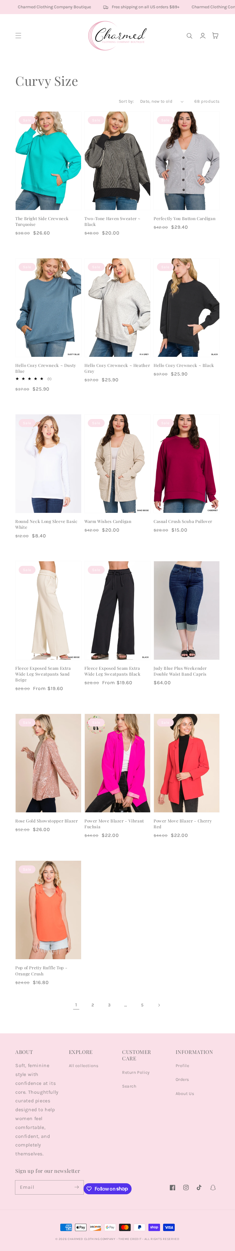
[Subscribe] (77, 1187)
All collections (84, 1065)
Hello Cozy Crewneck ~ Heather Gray (117, 368)
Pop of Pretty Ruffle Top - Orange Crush (41, 970)
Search (129, 1086)
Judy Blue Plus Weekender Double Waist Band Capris (180, 671)
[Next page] (159, 1005)
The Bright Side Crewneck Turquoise (42, 221)
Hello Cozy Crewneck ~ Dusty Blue (45, 368)
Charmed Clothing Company (91, 1239)
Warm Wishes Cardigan (108, 521)
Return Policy (136, 1072)
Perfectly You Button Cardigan (184, 218)
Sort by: (126, 101)
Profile (182, 1065)
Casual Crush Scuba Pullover (183, 521)
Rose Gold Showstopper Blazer (46, 820)
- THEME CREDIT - (130, 1239)
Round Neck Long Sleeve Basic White (46, 524)
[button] (18, 35)
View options (48, 197)
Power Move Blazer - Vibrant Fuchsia (114, 823)
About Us (185, 1093)
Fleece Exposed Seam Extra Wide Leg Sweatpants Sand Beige (43, 673)
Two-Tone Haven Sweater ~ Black (112, 221)
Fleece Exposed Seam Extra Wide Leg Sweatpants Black (112, 671)
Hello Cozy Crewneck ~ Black (184, 365)
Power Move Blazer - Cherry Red (183, 823)
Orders (182, 1079)
